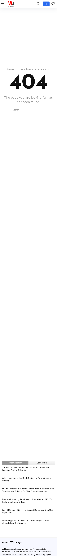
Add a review (46, 4)
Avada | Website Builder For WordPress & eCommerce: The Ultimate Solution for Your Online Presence (28, 490)
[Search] (38, 3)
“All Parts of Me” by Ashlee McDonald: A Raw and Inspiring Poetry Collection (26, 468)
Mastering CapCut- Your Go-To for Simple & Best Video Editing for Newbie (25, 522)
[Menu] (3, 3)
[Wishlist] (53, 4)
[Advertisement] (28, 36)
